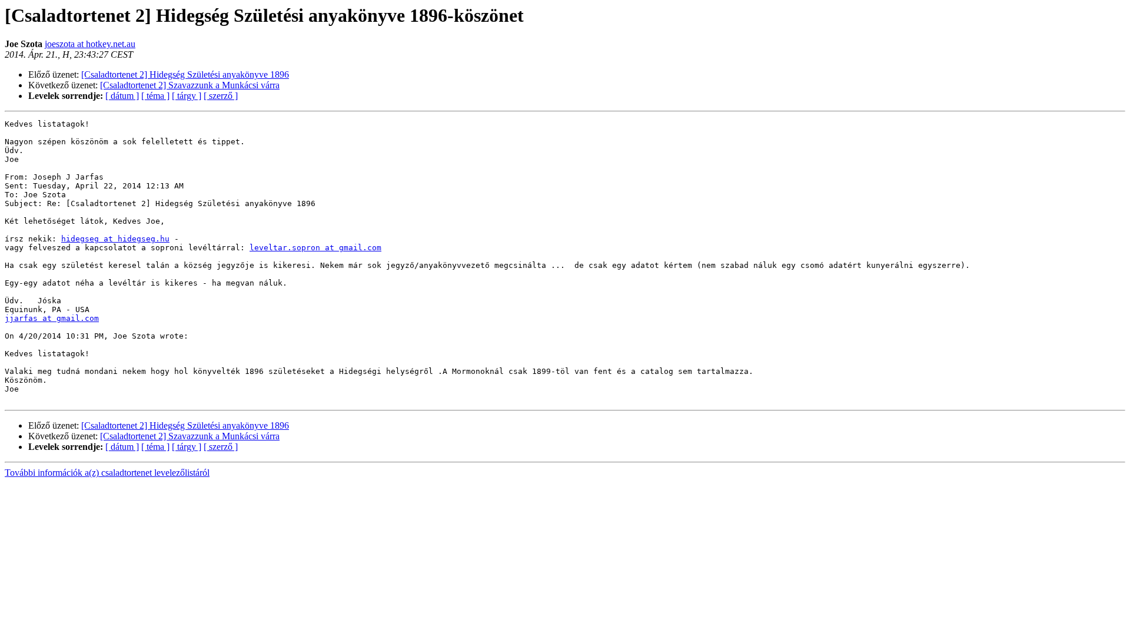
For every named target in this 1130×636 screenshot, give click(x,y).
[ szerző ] (221, 96)
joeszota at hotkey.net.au (90, 44)
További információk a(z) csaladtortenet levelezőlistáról (107, 473)
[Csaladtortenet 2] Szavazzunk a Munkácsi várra (190, 85)
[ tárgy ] (186, 96)
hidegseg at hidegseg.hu (115, 238)
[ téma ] (155, 96)
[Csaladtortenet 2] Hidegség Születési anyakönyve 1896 (185, 74)
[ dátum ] (122, 96)
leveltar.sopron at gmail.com (315, 247)
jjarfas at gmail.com (52, 318)
